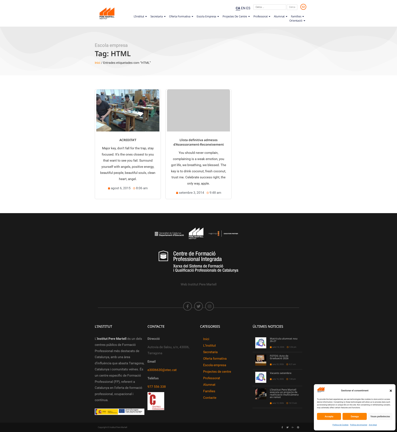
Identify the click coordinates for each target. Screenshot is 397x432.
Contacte (209, 398)
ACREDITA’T (127, 140)
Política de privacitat (358, 425)
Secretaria (156, 16)
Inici (97, 63)
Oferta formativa (179, 16)
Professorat (260, 16)
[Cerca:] (269, 7)
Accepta (329, 416)
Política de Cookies (340, 425)
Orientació (295, 20)
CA (238, 8)
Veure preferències (380, 416)
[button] (390, 390)
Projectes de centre (235, 16)
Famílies (296, 16)
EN (243, 8)
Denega (355, 416)
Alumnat (279, 16)
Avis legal (373, 425)
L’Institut (139, 16)
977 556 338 (156, 387)
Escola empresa (206, 16)
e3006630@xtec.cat (162, 370)
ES (248, 8)
